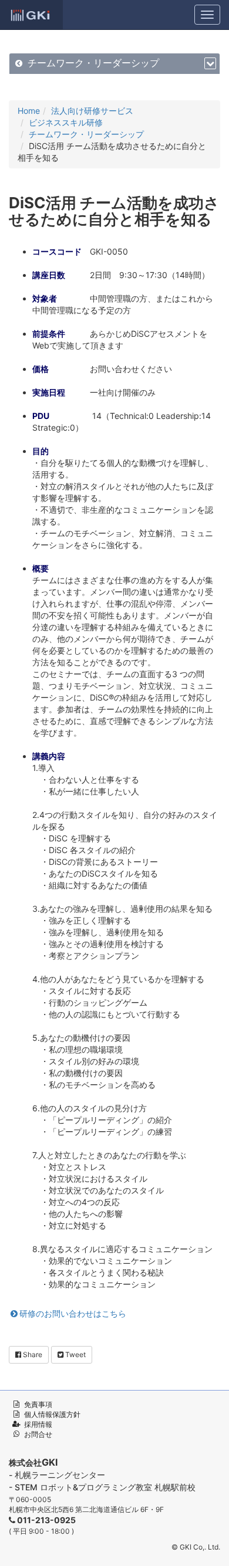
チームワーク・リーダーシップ (93, 63)
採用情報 (38, 1424)
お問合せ (38, 1434)
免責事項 (38, 1404)
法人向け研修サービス (92, 111)
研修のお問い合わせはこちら (72, 1313)
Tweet (74, 1354)
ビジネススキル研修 (66, 122)
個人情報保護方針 (52, 1414)
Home (29, 111)
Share (31, 1354)
